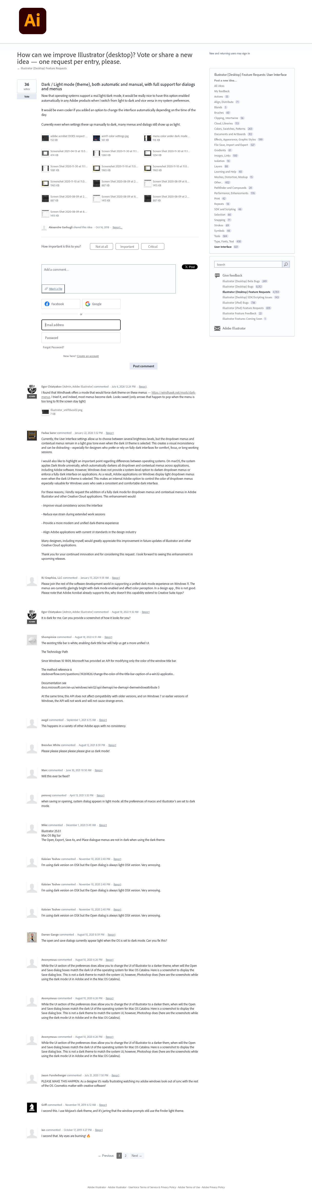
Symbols (219, 230)
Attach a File (55, 288)
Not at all (104, 247)
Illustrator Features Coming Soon (243, 318)
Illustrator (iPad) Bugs (236, 302)
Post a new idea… (225, 80)
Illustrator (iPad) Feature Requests (243, 308)
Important (129, 247)
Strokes (218, 225)
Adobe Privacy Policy (213, 1187)
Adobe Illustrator (234, 328)
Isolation (219, 161)
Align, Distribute (224, 102)
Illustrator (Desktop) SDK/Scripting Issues (248, 297)
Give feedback (232, 275)
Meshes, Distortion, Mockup (231, 177)
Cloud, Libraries (223, 123)
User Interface (277, 74)
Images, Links (222, 155)
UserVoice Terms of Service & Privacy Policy (152, 1187)
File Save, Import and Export (231, 145)
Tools (217, 236)
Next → (137, 1155)
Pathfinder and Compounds (230, 188)
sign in (246, 53)
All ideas (219, 86)
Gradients (220, 150)
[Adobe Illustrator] (32, 21)
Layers (218, 166)
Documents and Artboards (230, 134)
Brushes (219, 112)
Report (142, 386)
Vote (26, 96)
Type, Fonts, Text (224, 241)
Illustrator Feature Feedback (240, 313)
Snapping (219, 220)
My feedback (222, 91)
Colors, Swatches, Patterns (229, 128)
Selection (219, 214)
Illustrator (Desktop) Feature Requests (239, 74)
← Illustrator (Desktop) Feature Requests (42, 68)
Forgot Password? (53, 347)
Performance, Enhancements (231, 193)
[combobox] (249, 264)
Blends (218, 107)
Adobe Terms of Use (189, 1187)
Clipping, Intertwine (226, 118)
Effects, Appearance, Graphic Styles (235, 139)
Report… (117, 227)
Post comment (143, 366)
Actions (218, 96)
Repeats (219, 204)
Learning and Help (225, 171)
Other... (218, 182)
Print (217, 198)
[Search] (286, 264)
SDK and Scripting (225, 209)
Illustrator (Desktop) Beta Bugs (242, 281)
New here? (81, 356)
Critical (156, 247)
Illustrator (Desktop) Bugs (238, 286)
